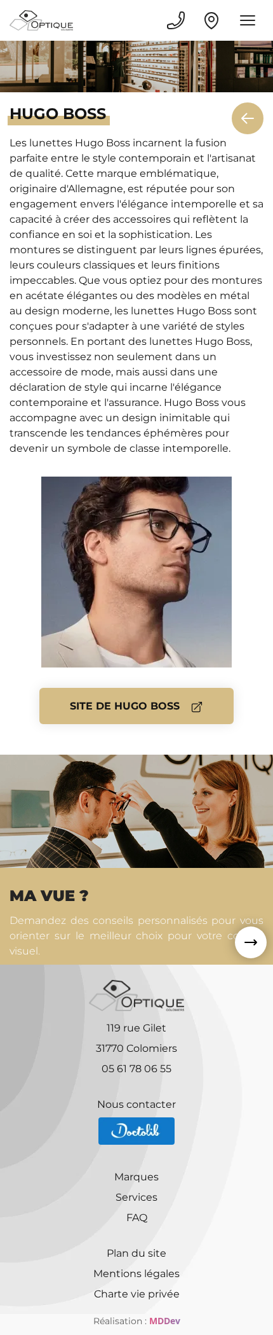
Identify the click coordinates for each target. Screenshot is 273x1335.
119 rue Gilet (136, 1028)
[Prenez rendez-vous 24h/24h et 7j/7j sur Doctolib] (136, 1131)
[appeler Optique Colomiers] (176, 20)
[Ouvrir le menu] (247, 20)
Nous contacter (136, 1104)
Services (136, 1197)
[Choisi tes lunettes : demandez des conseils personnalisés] (251, 942)
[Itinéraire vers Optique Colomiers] (211, 20)
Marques (136, 1177)
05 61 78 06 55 (136, 1069)
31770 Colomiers (136, 1048)
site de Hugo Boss (126, 706)
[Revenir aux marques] (247, 118)
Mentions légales (136, 1274)
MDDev (164, 1321)
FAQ (136, 1218)
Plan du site (136, 1253)
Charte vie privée (137, 1294)
